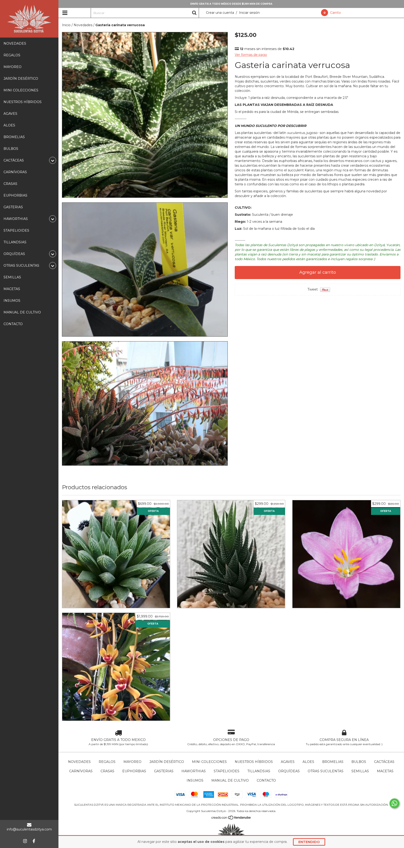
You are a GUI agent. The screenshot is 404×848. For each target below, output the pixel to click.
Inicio (66, 25)
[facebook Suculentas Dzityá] (33, 841)
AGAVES (10, 113)
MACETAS (12, 289)
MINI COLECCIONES (21, 90)
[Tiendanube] (231, 819)
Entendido (309, 842)
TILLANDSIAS (15, 242)
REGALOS (12, 55)
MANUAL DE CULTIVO (22, 312)
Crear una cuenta (220, 13)
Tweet (312, 289)
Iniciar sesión (249, 13)
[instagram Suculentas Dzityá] (25, 841)
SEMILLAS (12, 277)
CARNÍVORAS (15, 172)
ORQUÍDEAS (289, 771)
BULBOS (11, 149)
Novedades (83, 25)
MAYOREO (13, 67)
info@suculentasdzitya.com (29, 829)
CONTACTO (13, 324)
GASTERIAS (13, 207)
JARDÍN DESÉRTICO (21, 78)
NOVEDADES (15, 43)
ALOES (9, 125)
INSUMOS (12, 300)
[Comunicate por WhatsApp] (394, 803)
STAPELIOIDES (16, 230)
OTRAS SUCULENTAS (325, 771)
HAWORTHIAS (193, 771)
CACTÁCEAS (384, 762)
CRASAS (10, 184)
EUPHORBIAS (15, 195)
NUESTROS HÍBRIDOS (23, 102)
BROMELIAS (14, 137)
